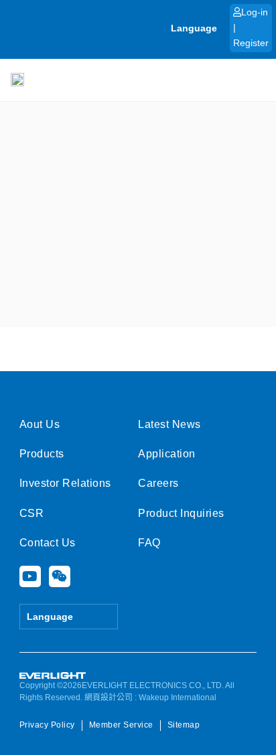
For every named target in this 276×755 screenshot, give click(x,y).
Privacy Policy (47, 725)
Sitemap (183, 725)
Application (167, 453)
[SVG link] (52, 675)
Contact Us (47, 542)
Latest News (169, 424)
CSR (31, 513)
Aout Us (39, 424)
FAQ (149, 542)
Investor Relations (65, 483)
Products (41, 453)
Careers (158, 483)
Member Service (121, 725)
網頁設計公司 (108, 697)
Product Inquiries (181, 513)
